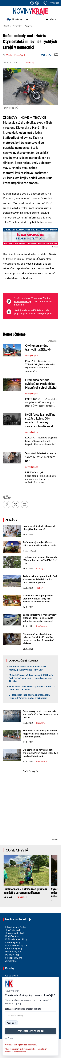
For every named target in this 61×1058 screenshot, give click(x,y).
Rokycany (40, 723)
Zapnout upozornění (30, 1031)
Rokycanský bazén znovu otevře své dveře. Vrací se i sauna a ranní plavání (40, 714)
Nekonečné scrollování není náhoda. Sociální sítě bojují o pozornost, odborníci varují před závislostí (39, 638)
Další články (29, 771)
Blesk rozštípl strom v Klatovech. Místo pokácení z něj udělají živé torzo (40, 559)
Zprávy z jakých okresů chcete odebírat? (23, 1008)
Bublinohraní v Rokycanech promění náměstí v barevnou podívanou (25, 891)
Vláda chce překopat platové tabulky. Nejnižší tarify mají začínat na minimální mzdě (38, 598)
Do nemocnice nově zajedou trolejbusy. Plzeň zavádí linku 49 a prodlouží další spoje (40, 752)
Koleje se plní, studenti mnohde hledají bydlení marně (39, 527)
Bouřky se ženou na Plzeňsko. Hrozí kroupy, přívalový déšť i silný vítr (27, 668)
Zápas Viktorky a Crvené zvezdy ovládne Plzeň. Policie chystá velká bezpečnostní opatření (39, 617)
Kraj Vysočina (12, 936)
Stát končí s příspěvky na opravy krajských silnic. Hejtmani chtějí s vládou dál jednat (40, 733)
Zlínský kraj (11, 960)
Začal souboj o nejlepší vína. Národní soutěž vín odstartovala (39, 544)
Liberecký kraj (12, 942)
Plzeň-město (41, 626)
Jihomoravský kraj (14, 933)
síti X (33, 310)
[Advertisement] (30, 807)
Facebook (32, 3)
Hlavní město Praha (15, 926)
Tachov (39, 588)
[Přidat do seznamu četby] (56, 54)
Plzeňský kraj (12, 954)
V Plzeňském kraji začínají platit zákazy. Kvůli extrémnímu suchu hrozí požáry (29, 696)
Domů (6, 25)
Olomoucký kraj (13, 948)
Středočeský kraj (14, 957)
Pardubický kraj (13, 951)
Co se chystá (17, 850)
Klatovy (39, 569)
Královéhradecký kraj (16, 939)
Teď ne (9, 1038)
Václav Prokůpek (16, 55)
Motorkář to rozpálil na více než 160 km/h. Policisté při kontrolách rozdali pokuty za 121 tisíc (31, 677)
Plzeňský (17, 19)
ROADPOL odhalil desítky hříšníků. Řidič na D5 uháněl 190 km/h (31, 688)
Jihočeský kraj (12, 930)
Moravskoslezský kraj (16, 945)
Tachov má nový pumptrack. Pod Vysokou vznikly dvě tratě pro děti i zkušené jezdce (40, 579)
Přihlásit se (54, 2)
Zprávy (28, 25)
